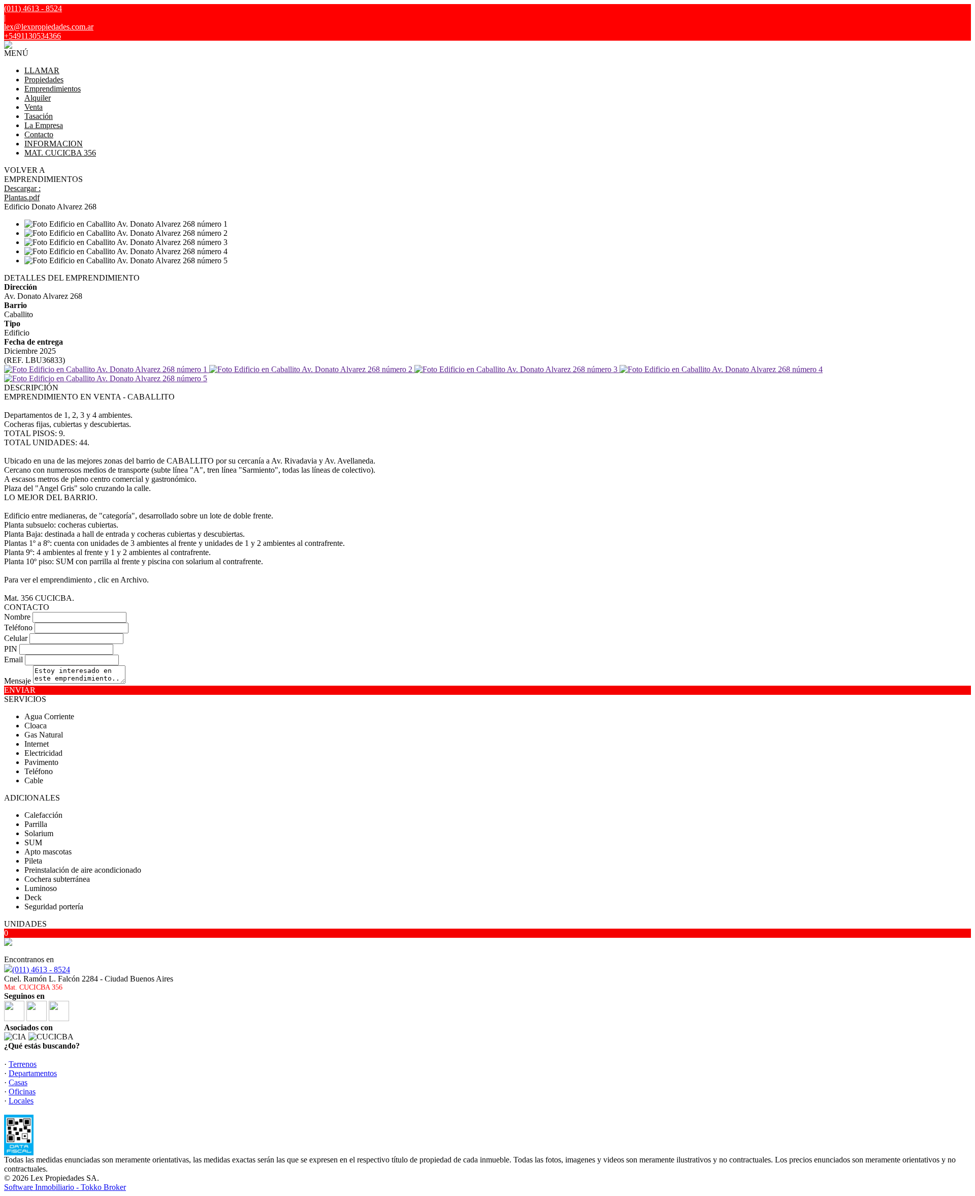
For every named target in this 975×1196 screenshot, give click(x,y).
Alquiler (37, 98)
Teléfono (18, 627)
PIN (10, 649)
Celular (15, 638)
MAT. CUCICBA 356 (60, 152)
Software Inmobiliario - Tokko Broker (65, 1187)
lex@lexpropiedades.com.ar (48, 26)
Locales (21, 1100)
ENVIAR (20, 690)
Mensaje (17, 681)
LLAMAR (41, 70)
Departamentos (33, 1073)
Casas (18, 1082)
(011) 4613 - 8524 (41, 969)
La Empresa (43, 125)
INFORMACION (53, 143)
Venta (33, 107)
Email (13, 659)
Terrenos (23, 1064)
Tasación (38, 116)
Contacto (38, 134)
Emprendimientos (52, 88)
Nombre (17, 616)
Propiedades (43, 79)
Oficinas (22, 1091)
